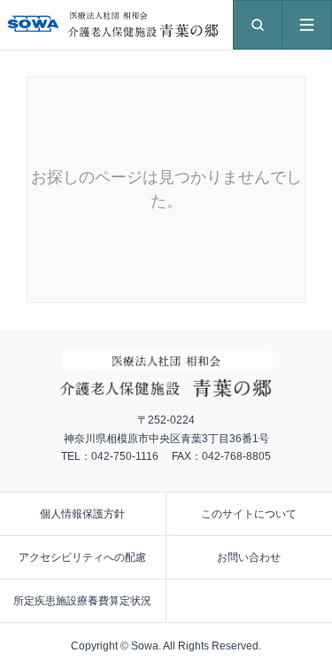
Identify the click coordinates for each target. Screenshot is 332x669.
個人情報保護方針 (82, 514)
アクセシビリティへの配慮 (82, 557)
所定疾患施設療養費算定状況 (82, 601)
